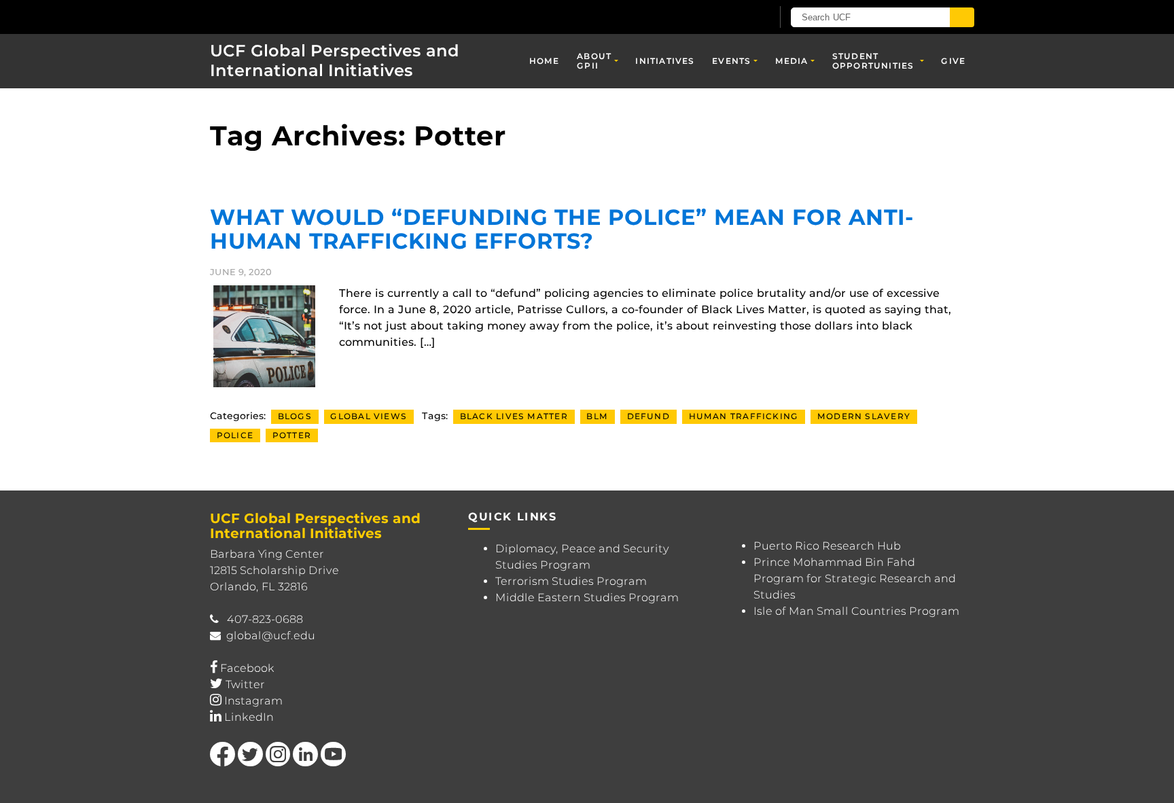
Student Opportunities (873, 61)
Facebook (247, 668)
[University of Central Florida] (309, 16)
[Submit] (962, 17)
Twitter (245, 684)
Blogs (295, 416)
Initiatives (664, 61)
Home (544, 61)
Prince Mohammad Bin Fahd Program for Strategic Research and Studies (854, 578)
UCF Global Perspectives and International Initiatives (334, 60)
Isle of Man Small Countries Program (856, 611)
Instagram (253, 700)
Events (731, 61)
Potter (291, 435)
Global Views (368, 416)
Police (235, 435)
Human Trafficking (744, 416)
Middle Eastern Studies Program (587, 597)
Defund (648, 416)
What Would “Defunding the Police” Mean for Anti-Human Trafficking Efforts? (562, 229)
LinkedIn (249, 717)
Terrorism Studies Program (571, 581)
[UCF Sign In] (728, 17)
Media (791, 61)
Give (953, 61)
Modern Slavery (863, 416)
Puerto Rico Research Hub (827, 545)
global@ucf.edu (270, 635)
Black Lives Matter (514, 416)
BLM (597, 416)
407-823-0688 (265, 619)
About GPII (594, 61)
